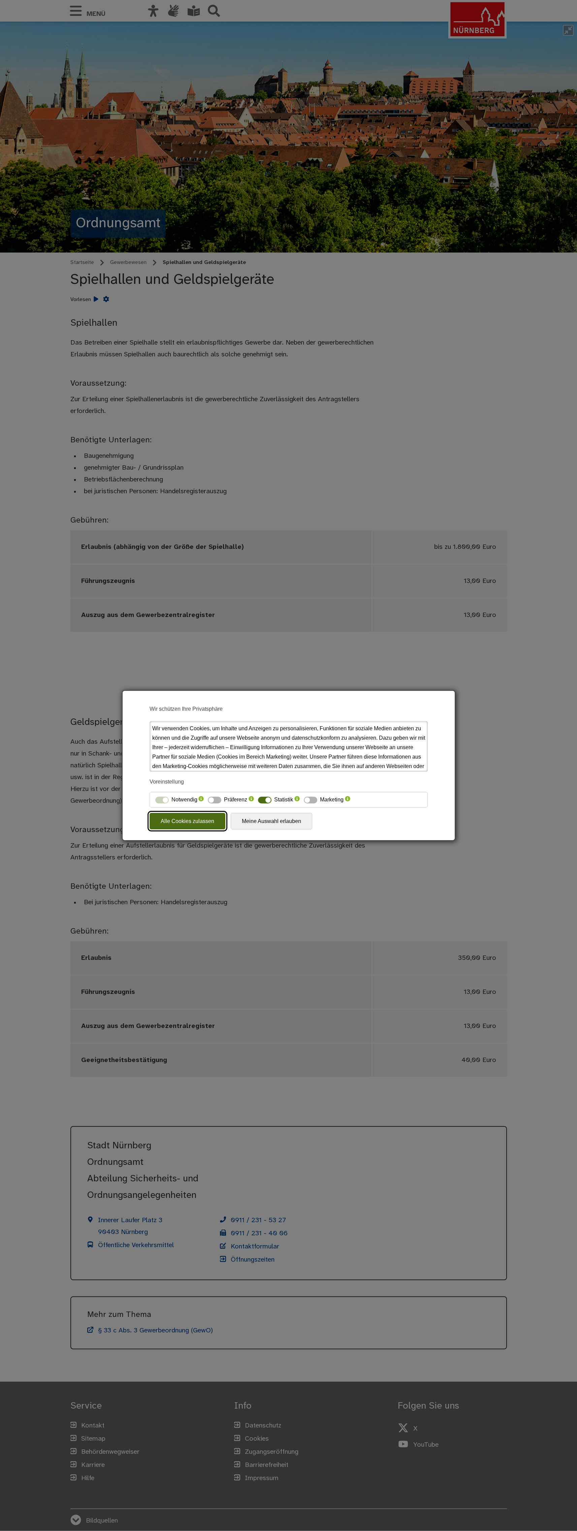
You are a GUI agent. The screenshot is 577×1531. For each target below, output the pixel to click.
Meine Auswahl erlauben (271, 821)
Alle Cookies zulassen (187, 821)
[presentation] (201, 799)
